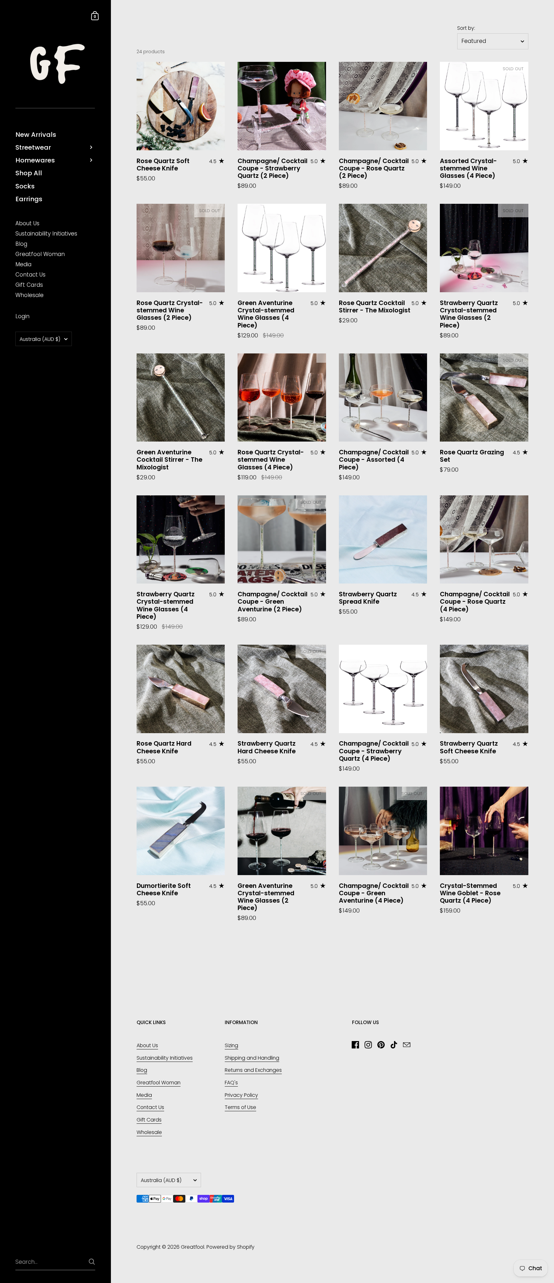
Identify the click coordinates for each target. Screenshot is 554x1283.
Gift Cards (149, 1119)
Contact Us (150, 1107)
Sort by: (466, 28)
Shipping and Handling (252, 1058)
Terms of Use (240, 1107)
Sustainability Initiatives (165, 1058)
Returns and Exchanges (253, 1070)
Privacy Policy (241, 1095)
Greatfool (192, 1247)
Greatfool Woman (158, 1082)
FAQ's (231, 1082)
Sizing (231, 1045)
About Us (147, 1045)
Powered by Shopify (230, 1247)
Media (144, 1095)
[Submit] (91, 1261)
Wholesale (149, 1132)
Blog (142, 1070)
